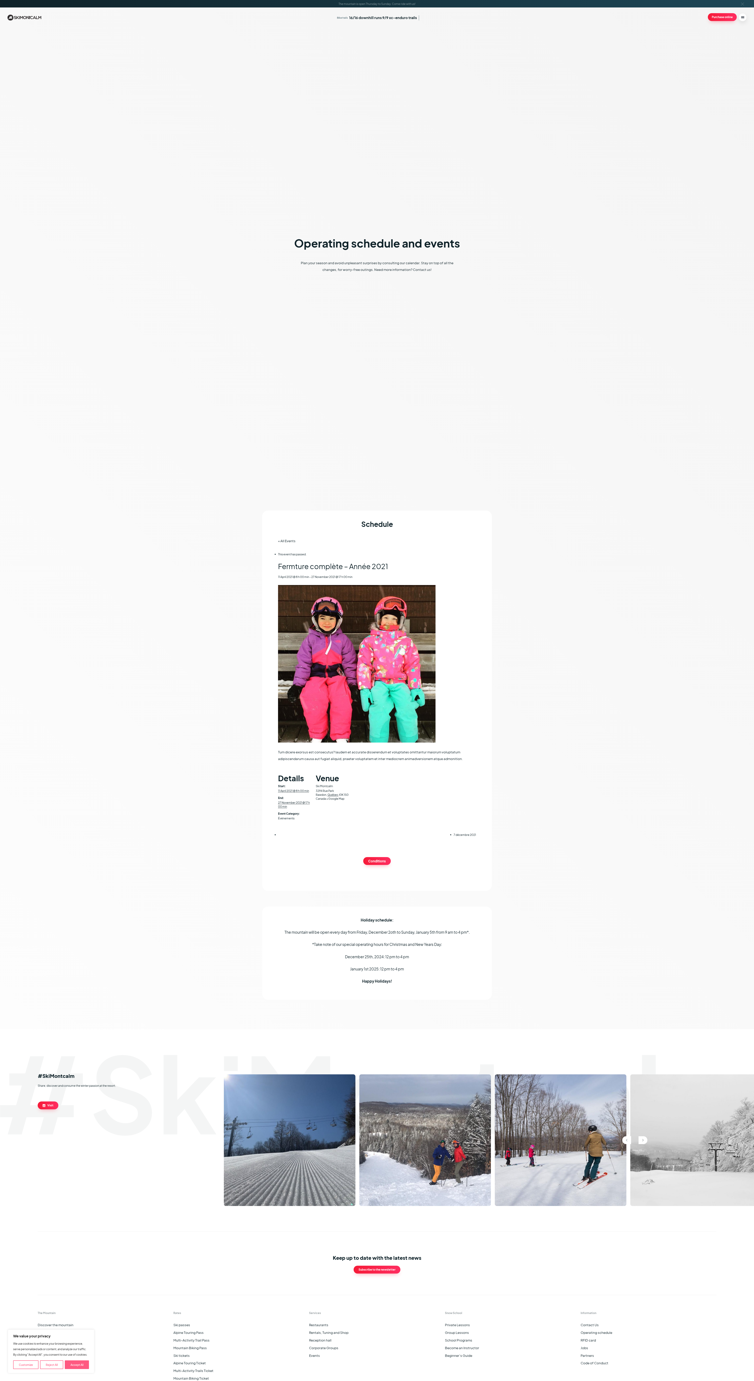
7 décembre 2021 (465, 834)
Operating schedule (596, 1333)
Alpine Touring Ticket (189, 1363)
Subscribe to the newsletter (377, 1269)
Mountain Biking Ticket (191, 1378)
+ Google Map (335, 798)
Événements (286, 818)
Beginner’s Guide (458, 1355)
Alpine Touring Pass (188, 1333)
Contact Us (590, 1325)
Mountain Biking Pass (190, 1348)
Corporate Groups (323, 1348)
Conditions (377, 861)
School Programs (458, 1340)
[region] (51, 1351)
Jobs (584, 1348)
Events (314, 1355)
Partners (587, 1355)
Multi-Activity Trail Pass (191, 1340)
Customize (26, 1364)
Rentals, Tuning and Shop (329, 1333)
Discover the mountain (55, 1325)
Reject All (52, 1364)
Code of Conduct (594, 1363)
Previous (626, 1140)
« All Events (287, 541)
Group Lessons (457, 1333)
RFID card (588, 1340)
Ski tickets (181, 1355)
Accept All (76, 1364)
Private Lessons (457, 1325)
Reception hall (320, 1340)
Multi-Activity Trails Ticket (193, 1371)
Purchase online (722, 17)
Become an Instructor (462, 1348)
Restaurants (318, 1325)
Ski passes (181, 1325)
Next (643, 1140)
